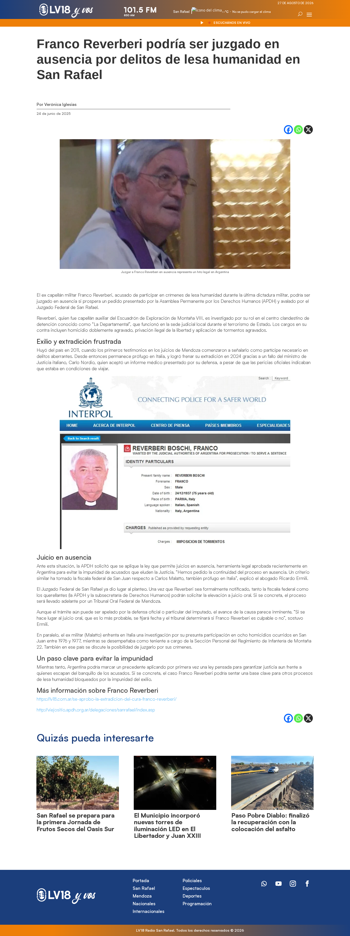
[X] (308, 129)
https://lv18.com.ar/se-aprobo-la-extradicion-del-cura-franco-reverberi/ (107, 699)
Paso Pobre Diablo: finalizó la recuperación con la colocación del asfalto (270, 822)
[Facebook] (288, 129)
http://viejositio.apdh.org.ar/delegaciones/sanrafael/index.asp (96, 709)
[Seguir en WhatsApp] (264, 884)
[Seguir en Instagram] (293, 884)
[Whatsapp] (298, 129)
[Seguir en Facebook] (307, 884)
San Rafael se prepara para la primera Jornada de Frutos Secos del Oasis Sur (76, 822)
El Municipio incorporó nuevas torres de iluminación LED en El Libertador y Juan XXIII (167, 825)
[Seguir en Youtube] (278, 884)
